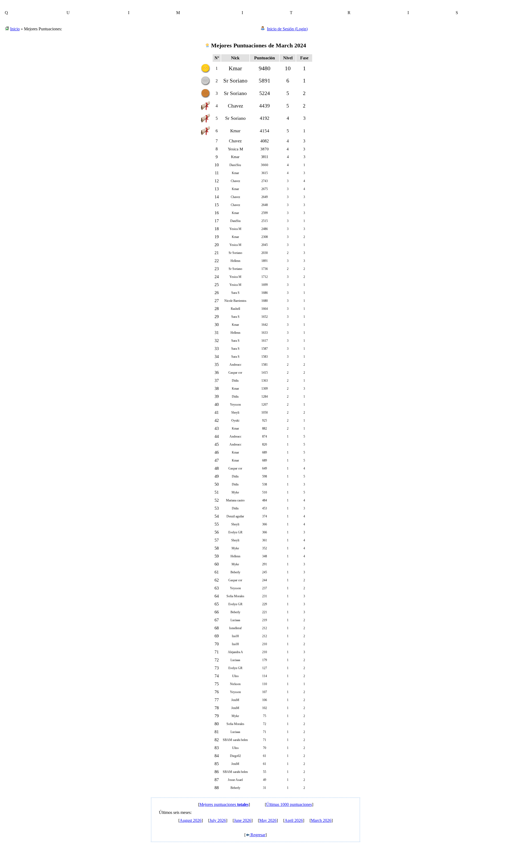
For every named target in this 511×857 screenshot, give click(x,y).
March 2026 (321, 820)
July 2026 (217, 820)
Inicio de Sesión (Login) (287, 29)
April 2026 (294, 820)
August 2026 (190, 820)
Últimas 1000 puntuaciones (289, 804)
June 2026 (242, 820)
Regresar (257, 835)
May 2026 (268, 820)
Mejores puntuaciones (224, 804)
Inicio (15, 29)
